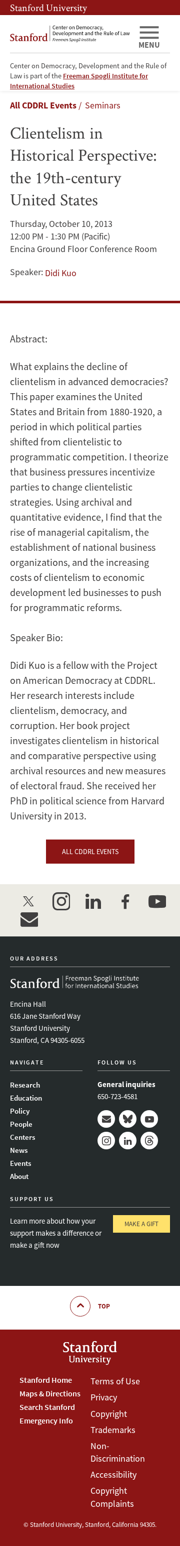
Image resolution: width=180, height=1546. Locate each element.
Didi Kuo (60, 273)
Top (104, 1306)
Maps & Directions (50, 1393)
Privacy (103, 1397)
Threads (149, 1140)
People (21, 1124)
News (19, 1150)
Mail (106, 1119)
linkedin (93, 901)
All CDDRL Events (43, 105)
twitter (29, 901)
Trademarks (113, 1430)
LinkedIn (127, 1140)
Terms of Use (115, 1381)
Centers (22, 1137)
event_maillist (29, 919)
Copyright (108, 1413)
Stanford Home (46, 1380)
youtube (157, 901)
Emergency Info (46, 1420)
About (19, 1176)
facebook (125, 901)
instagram (61, 901)
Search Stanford (47, 1407)
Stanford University (48, 7)
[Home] (70, 34)
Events (20, 1163)
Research (25, 1085)
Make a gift (141, 1224)
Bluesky (127, 1119)
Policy (20, 1111)
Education (26, 1098)
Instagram (106, 1140)
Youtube (149, 1119)
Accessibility (113, 1474)
